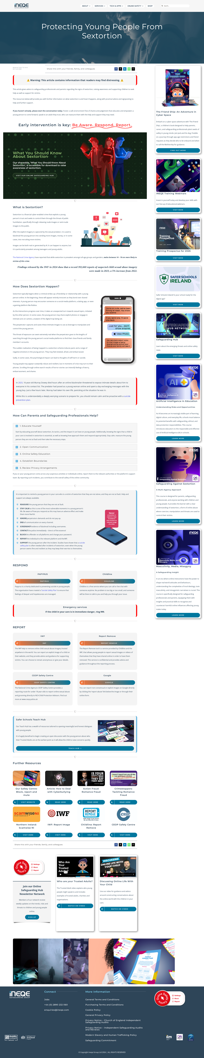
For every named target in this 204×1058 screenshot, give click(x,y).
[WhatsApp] (129, 69)
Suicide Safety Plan (49, 590)
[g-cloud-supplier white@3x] (28, 1036)
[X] (120, 69)
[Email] (133, 69)
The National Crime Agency (23, 257)
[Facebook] (116, 69)
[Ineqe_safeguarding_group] (21, 4)
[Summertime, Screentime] (144, 961)
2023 (20, 382)
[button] (75, 426)
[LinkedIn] (125, 69)
